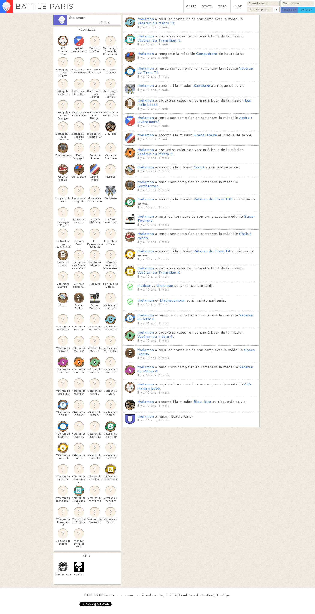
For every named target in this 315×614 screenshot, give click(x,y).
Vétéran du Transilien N (158, 40)
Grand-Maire (205, 135)
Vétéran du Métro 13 (155, 23)
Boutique (224, 595)
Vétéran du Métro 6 (155, 337)
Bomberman (148, 186)
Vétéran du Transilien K (158, 272)
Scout (199, 167)
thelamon (77, 18)
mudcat (144, 286)
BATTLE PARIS (44, 6)
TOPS (222, 6)
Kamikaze (202, 86)
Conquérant (207, 54)
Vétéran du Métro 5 (155, 154)
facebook (289, 9)
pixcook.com (149, 595)
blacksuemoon (173, 300)
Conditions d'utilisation (196, 595)
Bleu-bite (202, 402)
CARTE (191, 6)
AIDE (238, 6)
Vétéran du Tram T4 (212, 251)
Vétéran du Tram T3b (213, 199)
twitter (306, 9)
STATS (207, 6)
